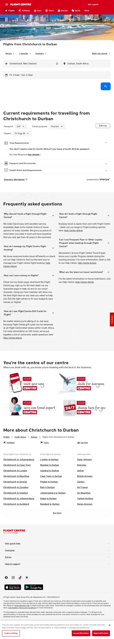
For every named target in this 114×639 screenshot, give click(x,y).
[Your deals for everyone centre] (84, 383)
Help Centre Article (12, 338)
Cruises (64, 10)
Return (9, 53)
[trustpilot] (27, 578)
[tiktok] (20, 578)
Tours (51, 10)
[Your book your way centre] (30, 383)
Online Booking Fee (21, 606)
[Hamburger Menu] (6, 4)
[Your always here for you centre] (84, 407)
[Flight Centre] (21, 4)
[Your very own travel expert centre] (30, 407)
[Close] (109, 625)
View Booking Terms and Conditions (22, 608)
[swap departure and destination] (57, 63)
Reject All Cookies (101, 633)
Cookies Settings (11, 633)
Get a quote (93, 4)
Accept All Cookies (81, 633)
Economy (39, 53)
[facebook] (6, 578)
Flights (11, 10)
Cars (39, 10)
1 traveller (23, 53)
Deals (77, 10)
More (87, 10)
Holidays (26, 10)
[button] (57, 513)
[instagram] (13, 578)
